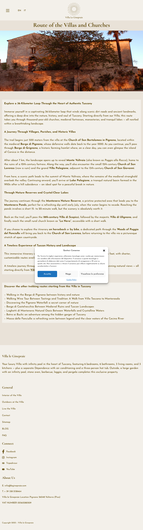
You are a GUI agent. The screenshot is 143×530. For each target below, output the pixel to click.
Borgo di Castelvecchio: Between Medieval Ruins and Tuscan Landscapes (50, 306)
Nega (68, 274)
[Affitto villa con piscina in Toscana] (74, 10)
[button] (104, 250)
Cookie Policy (71, 280)
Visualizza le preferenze (92, 274)
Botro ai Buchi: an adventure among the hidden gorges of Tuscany (46, 314)
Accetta (47, 274)
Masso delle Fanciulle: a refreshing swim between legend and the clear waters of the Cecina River (65, 318)
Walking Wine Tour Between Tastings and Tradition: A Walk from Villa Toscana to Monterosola (63, 298)
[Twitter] (7, 516)
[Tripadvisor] (17, 516)
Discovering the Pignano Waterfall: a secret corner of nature (42, 303)
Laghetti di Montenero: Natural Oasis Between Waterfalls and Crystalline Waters (55, 310)
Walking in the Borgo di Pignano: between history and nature (43, 295)
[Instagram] (12, 516)
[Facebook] (2, 516)
